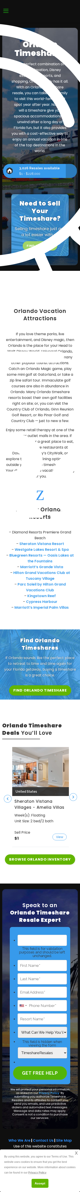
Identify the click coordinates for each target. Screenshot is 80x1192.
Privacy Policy (49, 1093)
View (59, 837)
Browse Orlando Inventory (40, 859)
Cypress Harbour (41, 601)
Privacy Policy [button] (37, 1172)
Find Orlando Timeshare (40, 690)
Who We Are (19, 1140)
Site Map (64, 1140)
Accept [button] (40, 1183)
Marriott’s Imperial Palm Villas (41, 607)
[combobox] (23, 1005)
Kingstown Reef (41, 595)
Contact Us (43, 1140)
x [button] (76, 1153)
